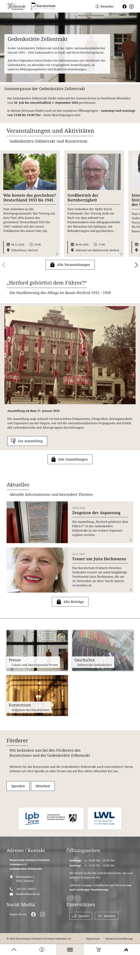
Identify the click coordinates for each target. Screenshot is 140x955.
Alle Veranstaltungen (73, 264)
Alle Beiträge (73, 601)
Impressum (93, 938)
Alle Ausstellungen (73, 459)
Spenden (18, 786)
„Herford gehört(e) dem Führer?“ (47, 282)
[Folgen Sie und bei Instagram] (131, 6)
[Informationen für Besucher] (42, 949)
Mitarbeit (43, 786)
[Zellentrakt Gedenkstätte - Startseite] (16, 6)
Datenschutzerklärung (119, 938)
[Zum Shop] (98, 949)
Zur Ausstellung (30, 441)
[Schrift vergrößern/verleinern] (126, 949)
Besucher (107, 6)
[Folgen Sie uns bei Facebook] (124, 6)
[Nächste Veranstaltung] (136, 265)
